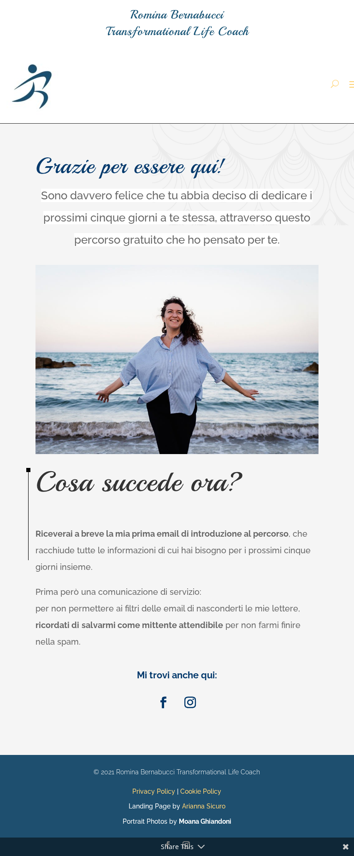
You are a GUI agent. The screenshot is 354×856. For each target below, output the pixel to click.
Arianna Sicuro (203, 806)
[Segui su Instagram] (190, 702)
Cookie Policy (200, 791)
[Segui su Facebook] (163, 702)
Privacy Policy (153, 791)
